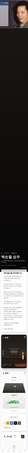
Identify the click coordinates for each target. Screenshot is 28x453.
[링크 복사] (19, 423)
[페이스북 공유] (11, 423)
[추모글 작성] (22, 436)
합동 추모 (7, 253)
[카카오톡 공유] (7, 423)
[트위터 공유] (15, 423)
